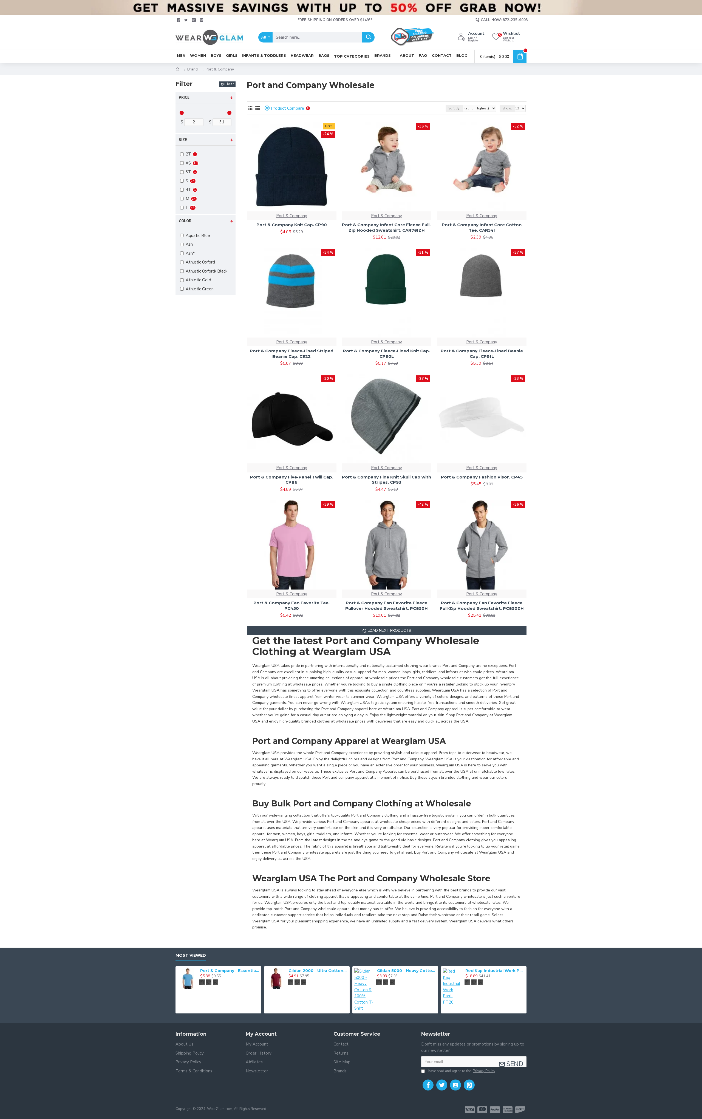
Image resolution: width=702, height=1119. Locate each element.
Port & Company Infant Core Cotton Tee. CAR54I (482, 227)
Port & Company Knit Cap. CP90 (291, 224)
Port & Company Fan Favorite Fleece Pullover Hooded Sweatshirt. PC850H (386, 605)
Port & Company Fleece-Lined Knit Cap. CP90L (386, 353)
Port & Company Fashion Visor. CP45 (482, 477)
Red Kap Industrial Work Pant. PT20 (495, 970)
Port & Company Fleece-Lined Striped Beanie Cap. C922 (291, 353)
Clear (229, 84)
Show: (507, 108)
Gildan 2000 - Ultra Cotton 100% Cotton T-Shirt (318, 970)
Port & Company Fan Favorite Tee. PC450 (291, 605)
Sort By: (454, 108)
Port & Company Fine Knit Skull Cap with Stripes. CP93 (386, 479)
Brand (192, 69)
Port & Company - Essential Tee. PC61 (229, 970)
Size (183, 139)
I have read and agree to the (461, 1071)
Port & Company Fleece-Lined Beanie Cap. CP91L (482, 353)
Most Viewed (191, 955)
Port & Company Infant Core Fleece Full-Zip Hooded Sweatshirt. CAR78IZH (386, 227)
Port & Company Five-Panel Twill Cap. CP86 (291, 479)
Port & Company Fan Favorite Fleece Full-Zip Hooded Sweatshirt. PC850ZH (482, 605)
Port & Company (291, 216)
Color (185, 221)
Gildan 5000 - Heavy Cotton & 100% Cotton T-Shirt (406, 970)
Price (184, 97)
